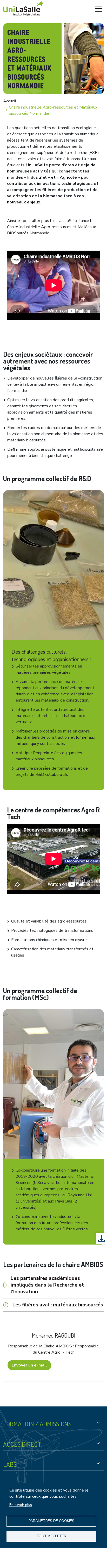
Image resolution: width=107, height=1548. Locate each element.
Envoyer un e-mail (29, 1365)
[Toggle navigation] (98, 8)
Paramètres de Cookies (51, 1520)
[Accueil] (24, 8)
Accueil (9, 101)
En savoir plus (20, 1504)
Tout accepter (51, 1536)
